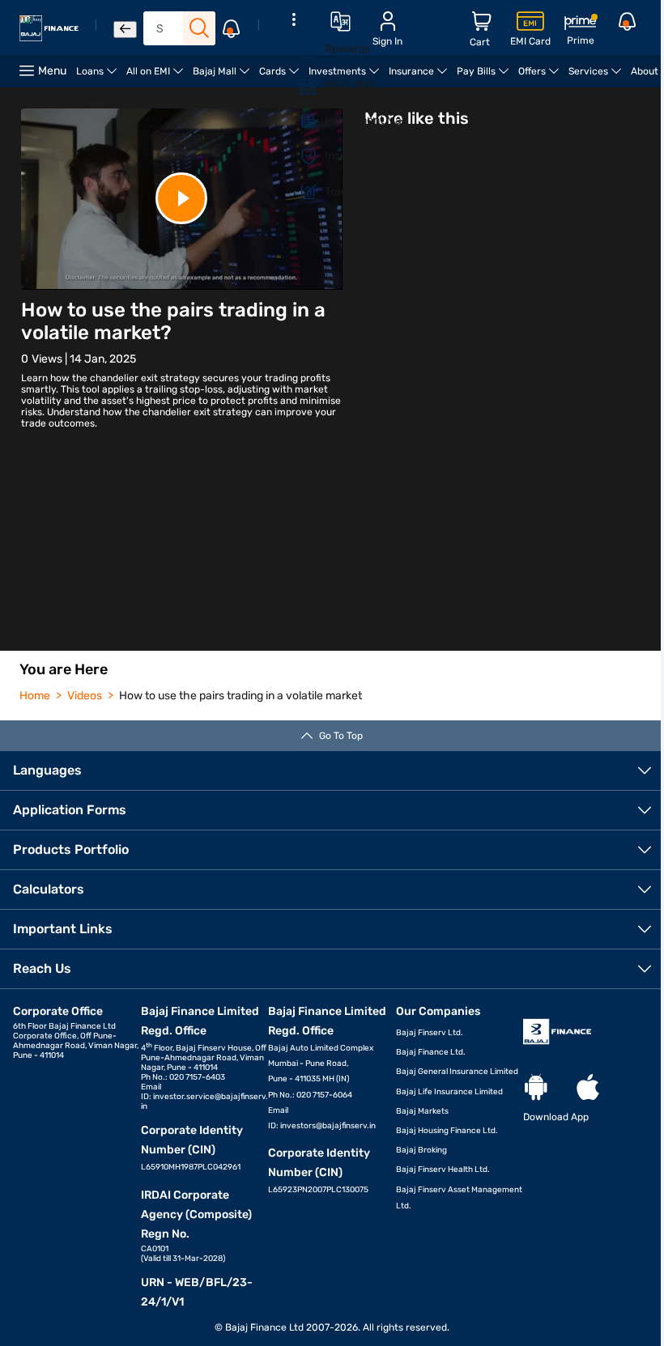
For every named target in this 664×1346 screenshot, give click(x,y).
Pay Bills (485, 76)
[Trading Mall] (299, 192)
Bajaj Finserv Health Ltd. (443, 1169)
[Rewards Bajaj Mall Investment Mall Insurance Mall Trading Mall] (293, 115)
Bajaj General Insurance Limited (457, 1071)
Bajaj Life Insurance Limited (449, 1092)
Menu (52, 71)
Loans (98, 76)
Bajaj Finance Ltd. (431, 1052)
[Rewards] (299, 49)
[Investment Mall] (299, 120)
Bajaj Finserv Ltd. (429, 1033)
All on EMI (157, 76)
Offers (541, 76)
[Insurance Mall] (299, 156)
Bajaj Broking (421, 1150)
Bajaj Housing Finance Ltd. (447, 1131)
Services (597, 76)
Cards (281, 76)
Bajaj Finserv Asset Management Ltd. (459, 1198)
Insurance (420, 76)
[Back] (125, 29)
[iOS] (588, 1088)
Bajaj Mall (223, 76)
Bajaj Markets (422, 1111)
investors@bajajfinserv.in (328, 1126)
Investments (346, 76)
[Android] (536, 1088)
